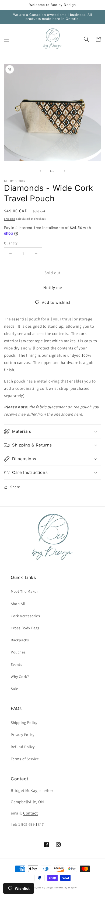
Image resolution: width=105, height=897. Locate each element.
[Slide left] (41, 171)
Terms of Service (25, 758)
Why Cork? (20, 676)
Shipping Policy (24, 722)
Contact (30, 813)
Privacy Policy (22, 734)
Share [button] (15, 486)
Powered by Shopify (65, 887)
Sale (14, 688)
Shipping (9, 218)
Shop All (18, 603)
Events (16, 664)
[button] (7, 39)
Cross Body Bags (25, 628)
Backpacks (20, 640)
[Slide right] (64, 171)
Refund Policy (23, 746)
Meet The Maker (24, 591)
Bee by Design (45, 887)
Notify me (52, 287)
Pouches (18, 652)
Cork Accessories (25, 615)
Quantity (11, 243)
